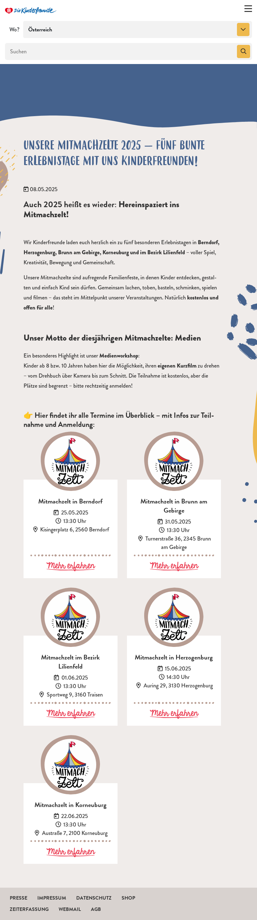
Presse (18, 898)
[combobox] (137, 29)
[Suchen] (243, 51)
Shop (128, 898)
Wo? (14, 29)
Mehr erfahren (70, 566)
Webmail (70, 909)
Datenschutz (94, 898)
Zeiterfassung (29, 909)
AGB (96, 909)
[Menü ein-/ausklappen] (248, 10)
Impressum (51, 898)
